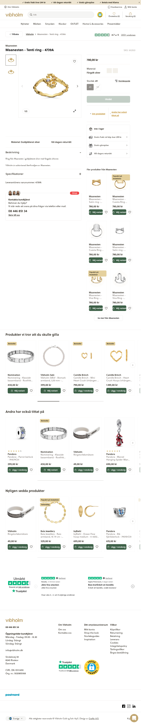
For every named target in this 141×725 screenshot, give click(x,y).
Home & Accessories (93, 23)
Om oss (62, 629)
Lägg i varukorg (85, 390)
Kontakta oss (64, 632)
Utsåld (108, 99)
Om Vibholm (13, 7)
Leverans (114, 639)
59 (98, 87)
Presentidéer (113, 23)
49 (90, 87)
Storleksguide (124, 81)
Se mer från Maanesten (108, 318)
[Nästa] (77, 86)
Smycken (50, 23)
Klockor (62, 23)
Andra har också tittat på (119, 114)
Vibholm (30, 34)
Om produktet (98, 113)
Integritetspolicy (118, 646)
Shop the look (91, 632)
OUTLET (74, 23)
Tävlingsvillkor (117, 649)
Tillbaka (15, 34)
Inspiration (89, 639)
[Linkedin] (134, 706)
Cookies (114, 642)
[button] (108, 137)
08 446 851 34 (17, 211)
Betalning (115, 636)
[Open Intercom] (134, 718)
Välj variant (97, 212)
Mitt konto (132, 7)
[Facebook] (123, 706)
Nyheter (25, 23)
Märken (37, 23)
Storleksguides (91, 636)
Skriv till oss (14, 215)
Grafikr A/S (94, 718)
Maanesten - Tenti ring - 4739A (51, 34)
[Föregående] (22, 86)
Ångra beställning (119, 652)
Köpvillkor (115, 629)
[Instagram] (128, 706)
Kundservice (116, 7)
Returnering (116, 632)
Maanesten (11, 45)
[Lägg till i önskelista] (74, 61)
